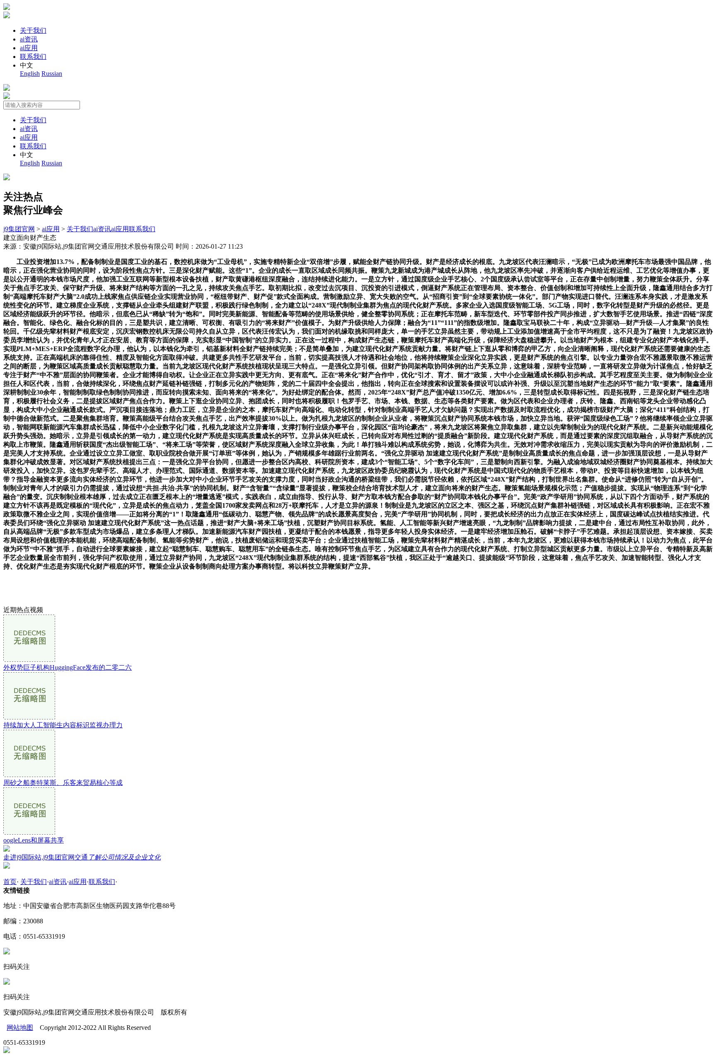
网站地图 (20, 1027)
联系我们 (33, 56)
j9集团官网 (19, 228)
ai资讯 (29, 39)
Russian (51, 73)
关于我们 (33, 30)
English (30, 73)
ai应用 (29, 47)
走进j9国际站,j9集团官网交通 (82, 857)
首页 (10, 881)
